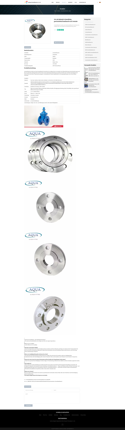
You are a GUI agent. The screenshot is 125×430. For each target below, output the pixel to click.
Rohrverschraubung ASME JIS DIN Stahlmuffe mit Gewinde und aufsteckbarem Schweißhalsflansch (94, 69)
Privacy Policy (83, 414)
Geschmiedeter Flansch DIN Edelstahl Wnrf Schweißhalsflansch (94, 85)
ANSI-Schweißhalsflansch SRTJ (91, 57)
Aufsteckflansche (88, 29)
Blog (76, 2)
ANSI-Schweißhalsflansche (90, 24)
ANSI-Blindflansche (89, 42)
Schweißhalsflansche (64, 10)
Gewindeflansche (88, 32)
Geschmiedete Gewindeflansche (91, 34)
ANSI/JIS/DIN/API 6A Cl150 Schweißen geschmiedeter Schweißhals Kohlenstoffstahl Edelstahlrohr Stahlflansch (94, 80)
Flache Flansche (88, 44)
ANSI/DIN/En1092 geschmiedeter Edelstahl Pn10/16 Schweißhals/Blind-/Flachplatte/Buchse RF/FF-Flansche (92, 91)
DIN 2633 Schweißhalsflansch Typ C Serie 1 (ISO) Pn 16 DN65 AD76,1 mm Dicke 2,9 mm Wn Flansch (94, 75)
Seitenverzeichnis (75, 414)
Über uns (57, 2)
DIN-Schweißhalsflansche (90, 49)
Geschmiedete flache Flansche (91, 47)
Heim (53, 2)
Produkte (64, 2)
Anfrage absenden (59, 42)
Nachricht (70, 2)
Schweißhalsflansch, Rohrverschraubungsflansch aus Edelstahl (38, 379)
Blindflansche (87, 39)
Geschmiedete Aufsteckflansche (91, 60)
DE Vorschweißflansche (89, 27)
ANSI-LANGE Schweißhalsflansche (91, 52)
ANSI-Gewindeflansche (89, 37)
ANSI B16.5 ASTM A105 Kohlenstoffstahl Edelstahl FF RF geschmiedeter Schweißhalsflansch (45, 381)
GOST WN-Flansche (89, 55)
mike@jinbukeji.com (71, 428)
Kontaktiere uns (82, 2)
